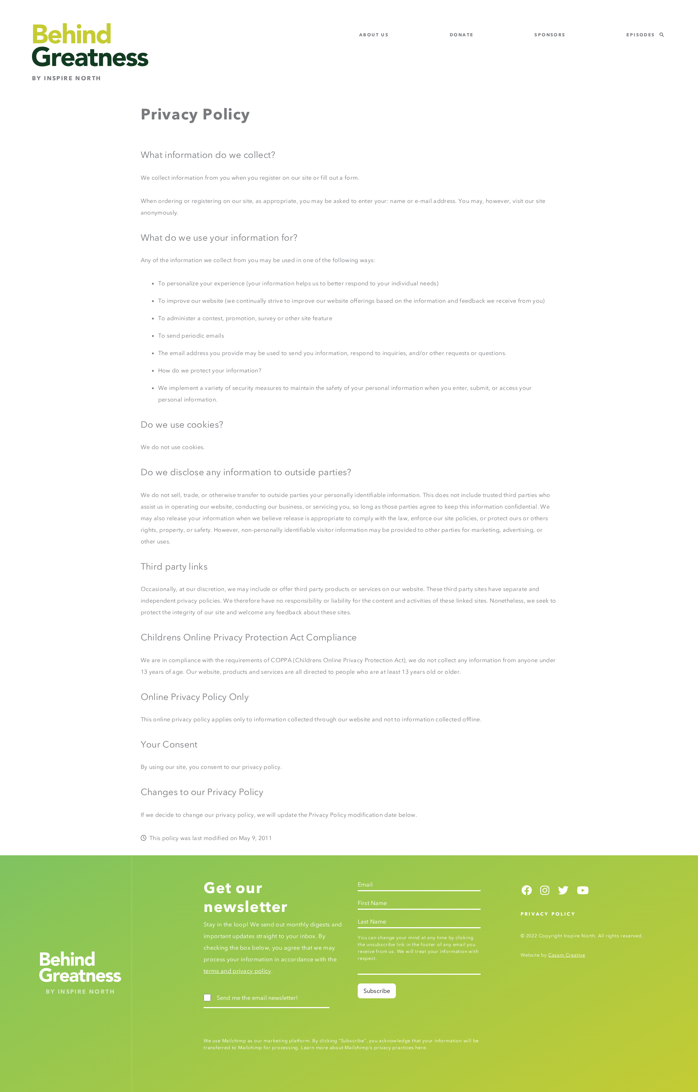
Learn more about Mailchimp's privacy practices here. (364, 1047)
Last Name (372, 921)
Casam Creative (566, 955)
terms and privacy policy (237, 970)
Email (365, 884)
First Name (372, 902)
